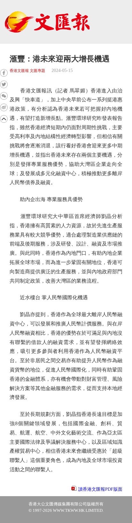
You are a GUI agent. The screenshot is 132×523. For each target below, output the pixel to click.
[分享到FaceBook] (4, 73)
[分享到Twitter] (4, 84)
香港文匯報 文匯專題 (27, 71)
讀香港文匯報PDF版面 (100, 489)
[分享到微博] (4, 107)
